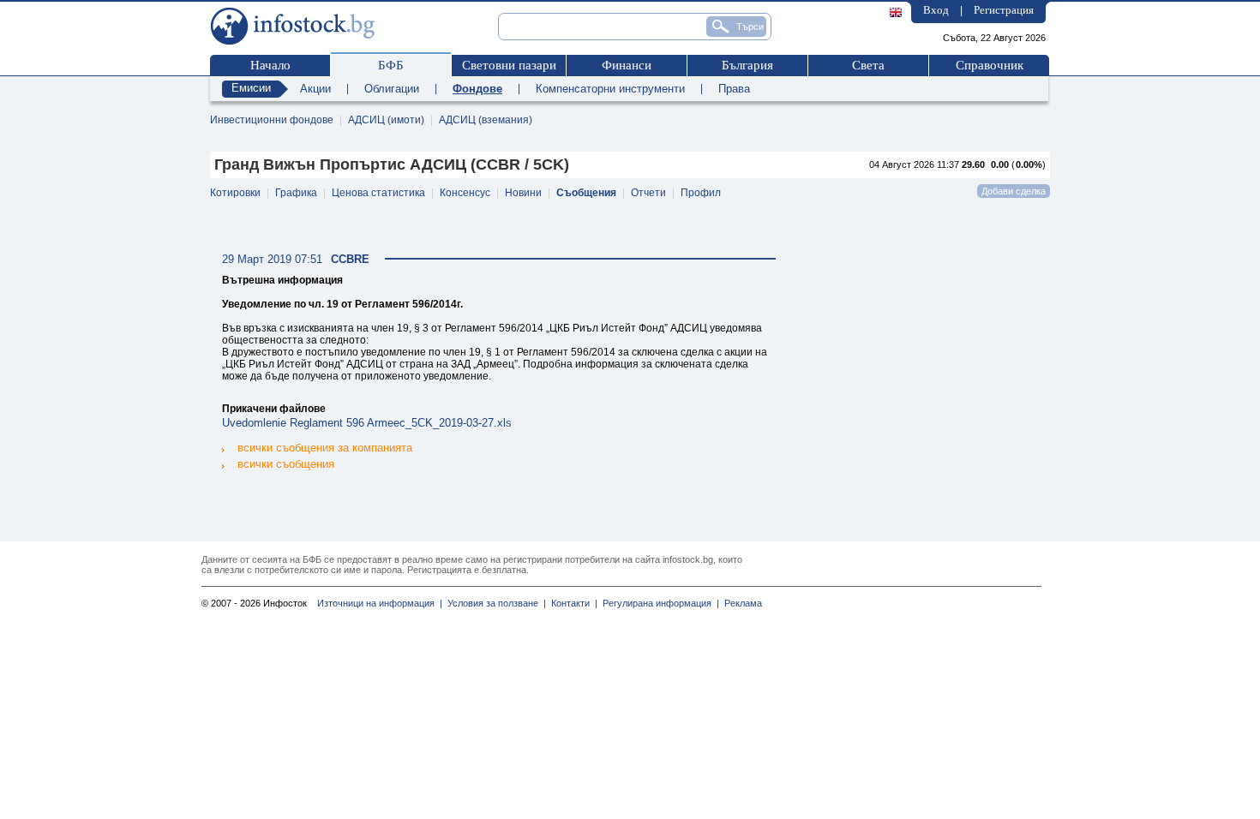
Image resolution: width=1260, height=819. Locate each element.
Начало (270, 65)
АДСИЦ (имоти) (386, 120)
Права (734, 88)
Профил (701, 193)
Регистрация (1004, 9)
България (747, 65)
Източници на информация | (379, 603)
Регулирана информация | (658, 603)
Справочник (989, 65)
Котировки (235, 193)
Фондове (477, 88)
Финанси (626, 65)
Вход (936, 9)
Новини (523, 193)
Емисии (251, 87)
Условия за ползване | (494, 603)
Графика (296, 193)
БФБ (391, 65)
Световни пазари (509, 65)
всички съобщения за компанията (324, 447)
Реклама (740, 603)
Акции (315, 88)
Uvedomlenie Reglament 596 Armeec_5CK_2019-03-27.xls (367, 422)
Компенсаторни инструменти (610, 88)
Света (868, 65)
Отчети (648, 193)
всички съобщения (285, 463)
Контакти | (571, 603)
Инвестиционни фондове (271, 120)
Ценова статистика (378, 193)
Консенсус (465, 193)
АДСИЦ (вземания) (485, 120)
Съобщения (586, 193)
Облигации (391, 88)
